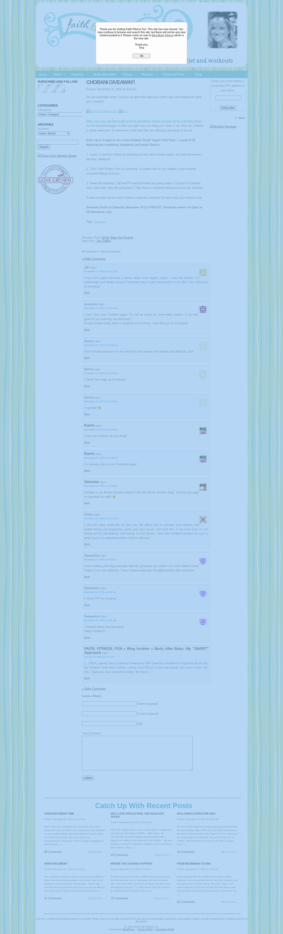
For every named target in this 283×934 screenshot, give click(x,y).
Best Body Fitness (163, 35)
